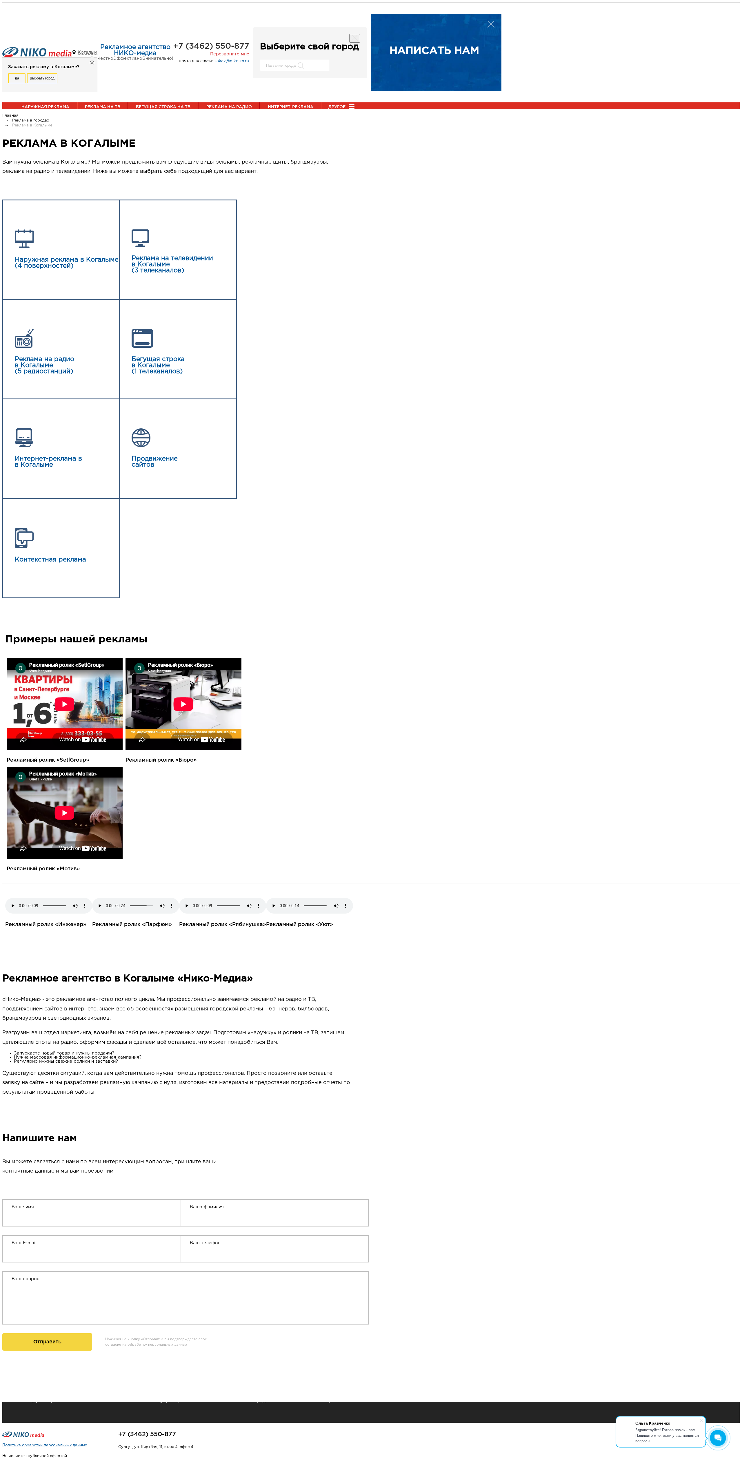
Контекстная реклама (50, 560)
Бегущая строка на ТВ (163, 107)
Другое (336, 107)
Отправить (47, 1342)
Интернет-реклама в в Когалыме (48, 462)
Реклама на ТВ (102, 107)
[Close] (354, 38)
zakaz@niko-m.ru (231, 61)
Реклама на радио (229, 107)
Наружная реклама (45, 107)
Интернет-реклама (290, 107)
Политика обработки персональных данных (44, 1445)
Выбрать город (42, 78)
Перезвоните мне (229, 54)
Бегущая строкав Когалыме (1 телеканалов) (158, 365)
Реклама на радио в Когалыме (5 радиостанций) (44, 365)
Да (17, 78)
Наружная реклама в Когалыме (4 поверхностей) (67, 263)
